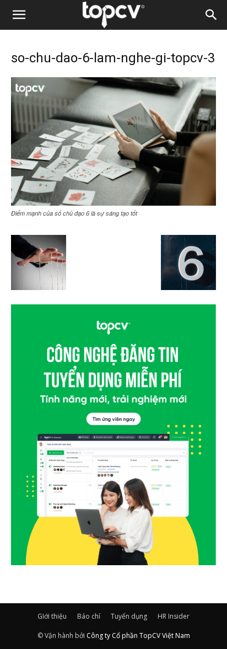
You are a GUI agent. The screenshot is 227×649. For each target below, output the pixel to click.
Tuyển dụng (129, 616)
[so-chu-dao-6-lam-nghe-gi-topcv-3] (113, 202)
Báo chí (88, 616)
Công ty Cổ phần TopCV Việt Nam (138, 635)
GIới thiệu (52, 616)
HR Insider (174, 616)
